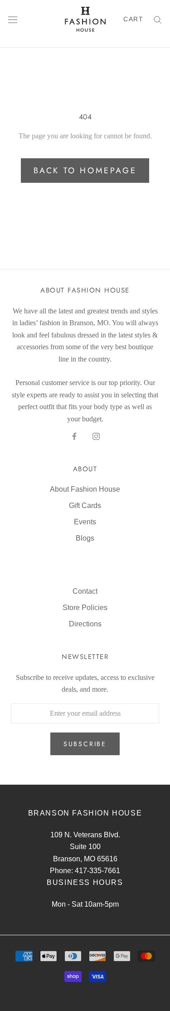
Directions (85, 624)
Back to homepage (85, 170)
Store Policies (85, 607)
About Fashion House (85, 489)
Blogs (85, 538)
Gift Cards (85, 505)
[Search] (158, 19)
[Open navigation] (12, 19)
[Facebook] (74, 436)
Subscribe (85, 743)
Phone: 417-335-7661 (85, 870)
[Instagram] (96, 436)
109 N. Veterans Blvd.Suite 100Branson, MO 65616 (85, 847)
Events (85, 522)
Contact (85, 591)
